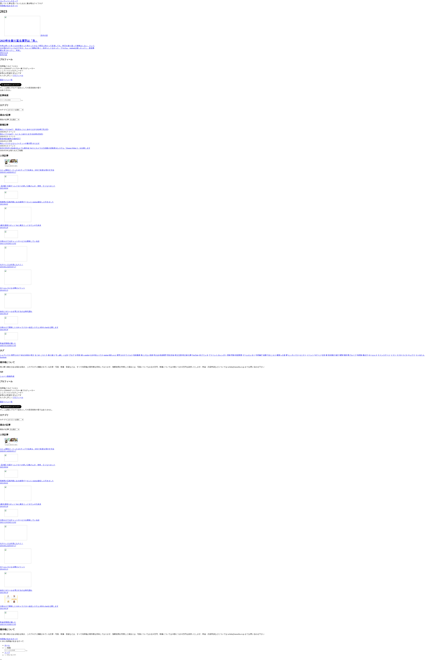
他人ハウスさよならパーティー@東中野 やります (20, 143)
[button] (22, 100)
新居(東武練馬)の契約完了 (10, 139)
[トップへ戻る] (1, 659)
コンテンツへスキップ (9, 1)
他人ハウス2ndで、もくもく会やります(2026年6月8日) (21, 134)
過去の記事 (4, 119)
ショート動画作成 (7, 376)
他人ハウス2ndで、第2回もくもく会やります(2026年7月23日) (24, 129)
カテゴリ (3, 110)
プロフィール (17, 75)
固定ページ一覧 (6, 80)
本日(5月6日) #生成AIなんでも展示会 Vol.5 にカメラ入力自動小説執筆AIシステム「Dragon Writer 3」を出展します (45, 148)
